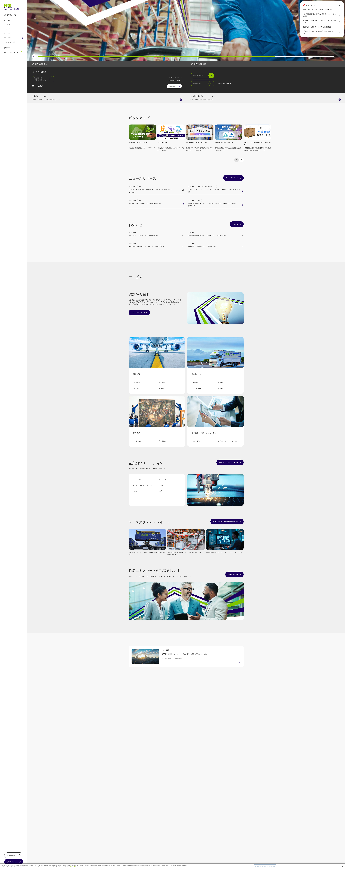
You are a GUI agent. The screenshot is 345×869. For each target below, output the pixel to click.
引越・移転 (137, 441)
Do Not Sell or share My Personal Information (265, 866)
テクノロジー (137, 479)
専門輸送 (136, 433)
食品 (160, 491)
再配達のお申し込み (175, 80)
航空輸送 (137, 382)
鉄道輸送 (220, 388)
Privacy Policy (73, 866)
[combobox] (43, 79)
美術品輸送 (162, 441)
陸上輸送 (137, 388)
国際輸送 (136, 374)
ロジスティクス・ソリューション (205, 433)
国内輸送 (195, 374)
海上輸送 (162, 382)
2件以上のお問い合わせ (175, 78)
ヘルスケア (162, 485)
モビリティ (162, 479)
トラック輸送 (197, 388)
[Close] (342, 866)
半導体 (135, 491)
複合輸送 (162, 388)
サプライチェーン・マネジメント (228, 441)
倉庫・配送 (196, 441)
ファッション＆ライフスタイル (142, 485)
